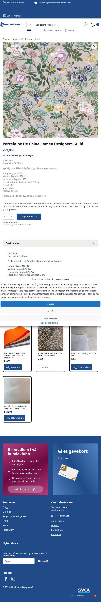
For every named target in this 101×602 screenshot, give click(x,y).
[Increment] (11, 216)
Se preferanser (50, 318)
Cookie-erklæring (49, 322)
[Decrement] (4, 216)
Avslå (50, 311)
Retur (5, 525)
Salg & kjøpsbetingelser (14, 516)
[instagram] (13, 579)
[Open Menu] (29, 30)
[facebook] (6, 579)
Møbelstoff (18, 39)
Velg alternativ (13, 367)
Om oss (55, 525)
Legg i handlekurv (29, 216)
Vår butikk (56, 534)
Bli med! (43, 561)
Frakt (5, 520)
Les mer (45, 367)
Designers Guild (32, 39)
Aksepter (51, 304)
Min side (7, 511)
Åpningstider (57, 521)
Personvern (8, 529)
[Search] (30, 24)
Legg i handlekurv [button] (81, 367)
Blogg (5, 507)
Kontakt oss (57, 530)
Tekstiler (6, 39)
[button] (94, 46)
